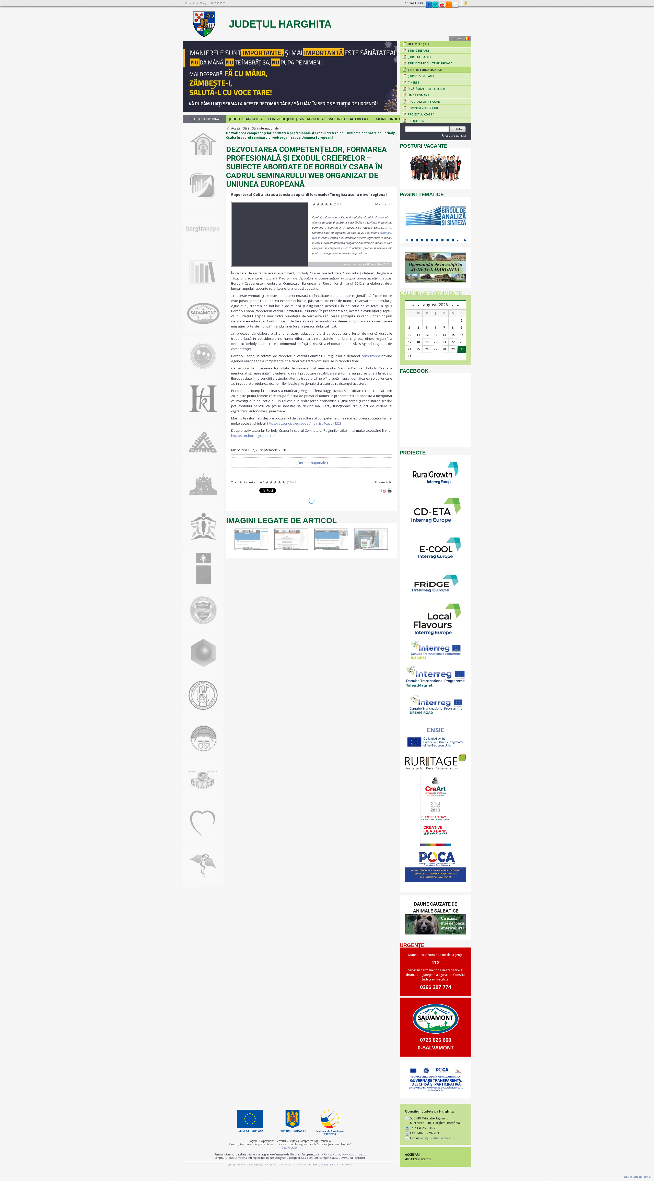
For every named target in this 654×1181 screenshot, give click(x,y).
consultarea (370, 356)
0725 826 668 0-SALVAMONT (436, 1043)
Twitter (435, 5)
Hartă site (337, 1164)
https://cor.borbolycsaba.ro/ (253, 435)
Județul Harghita (279, 24)
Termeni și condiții (319, 1164)
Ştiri (246, 128)
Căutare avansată (455, 135)
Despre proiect (290, 1147)
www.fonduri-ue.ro (353, 1154)
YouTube (442, 5)
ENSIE (435, 730)
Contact (455, 5)
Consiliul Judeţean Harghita (296, 118)
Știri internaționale (265, 128)
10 (453, 240)
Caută (457, 129)
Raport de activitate (350, 118)
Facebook (428, 5)
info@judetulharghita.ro (437, 1138)
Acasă (235, 128)
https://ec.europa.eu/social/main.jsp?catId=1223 (304, 423)
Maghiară (460, 38)
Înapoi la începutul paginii (637, 1176)
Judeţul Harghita (246, 118)
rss (448, 5)
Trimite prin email (383, 490)
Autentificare (466, 3)
